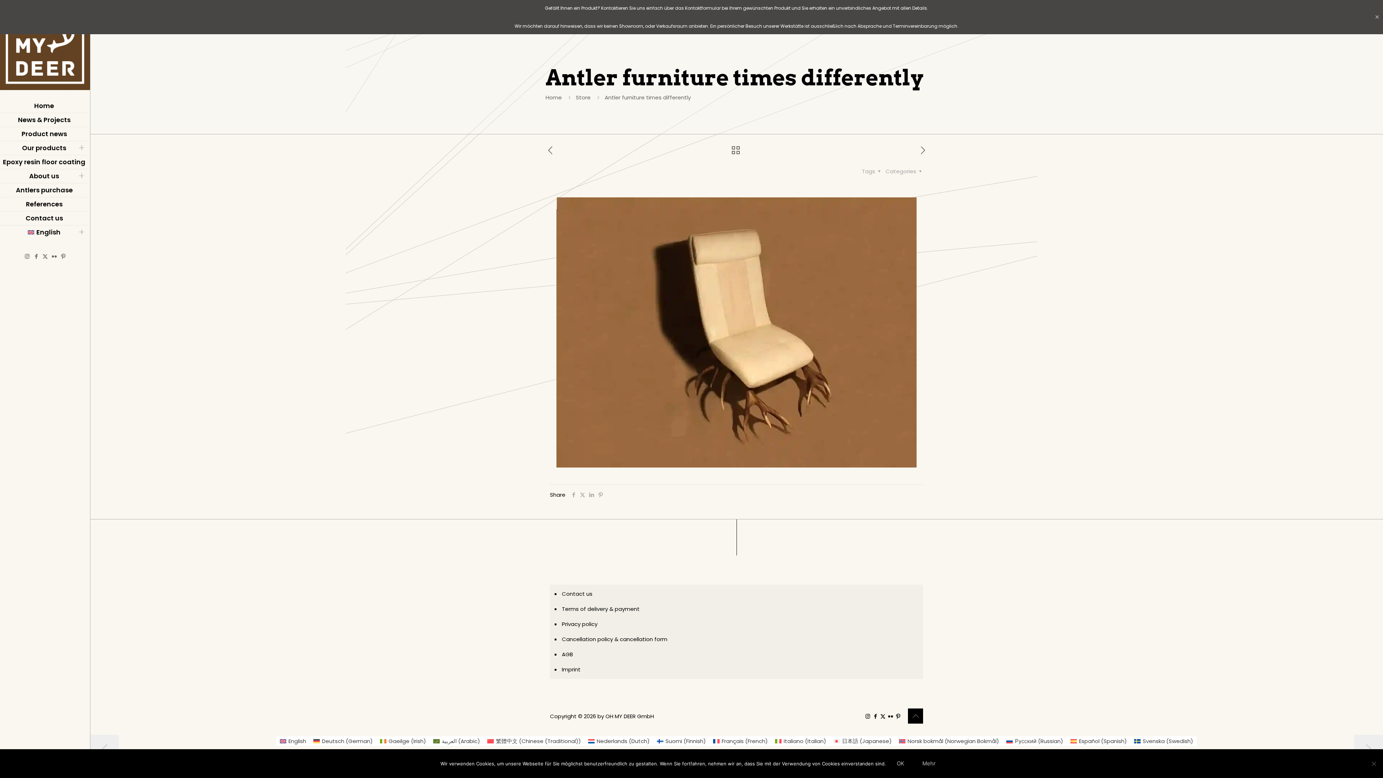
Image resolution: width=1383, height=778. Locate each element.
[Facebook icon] (36, 256)
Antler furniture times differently (648, 97)
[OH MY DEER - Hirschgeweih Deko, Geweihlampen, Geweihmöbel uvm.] (45, 47)
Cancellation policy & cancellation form (614, 639)
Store (583, 97)
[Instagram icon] (27, 256)
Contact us (577, 594)
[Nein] (1374, 763)
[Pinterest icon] (63, 256)
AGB (567, 654)
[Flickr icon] (54, 256)
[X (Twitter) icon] (45, 256)
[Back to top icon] (915, 716)
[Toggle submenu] (81, 148)
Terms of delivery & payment (601, 609)
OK (900, 763)
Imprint (571, 669)
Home (554, 97)
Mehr (929, 763)
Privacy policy (579, 624)
